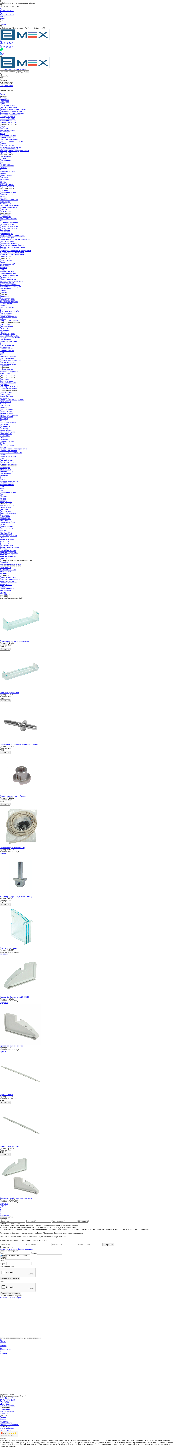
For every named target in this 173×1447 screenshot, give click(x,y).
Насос (2, 494)
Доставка (3, 1417)
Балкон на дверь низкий (9, 693)
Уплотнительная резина (9, 547)
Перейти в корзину (25, 1249)
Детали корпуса (6, 234)
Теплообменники (7, 485)
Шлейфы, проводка (8, 456)
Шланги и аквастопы (8, 341)
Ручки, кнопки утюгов (9, 149)
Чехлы (2, 126)
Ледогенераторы (6, 521)
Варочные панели (7, 581)
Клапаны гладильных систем (11, 141)
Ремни (2, 479)
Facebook (3, 1298)
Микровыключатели (8, 279)
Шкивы (3, 454)
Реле (2, 353)
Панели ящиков (6, 526)
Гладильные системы (8, 122)
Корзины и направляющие (10, 360)
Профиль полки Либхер (9, 1146)
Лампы (3, 173)
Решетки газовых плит (9, 207)
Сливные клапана (7, 349)
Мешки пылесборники (9, 302)
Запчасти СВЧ (5, 256)
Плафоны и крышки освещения (12, 111)
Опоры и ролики (7, 483)
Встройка (4, 509)
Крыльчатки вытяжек (8, 107)
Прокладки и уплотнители (10, 147)
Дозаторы (4, 328)
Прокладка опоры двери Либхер (13, 796)
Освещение (4, 102)
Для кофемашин (6, 381)
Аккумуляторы (6, 313)
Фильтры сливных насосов (11, 453)
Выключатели (5, 511)
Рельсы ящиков (6, 534)
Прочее (3, 103)
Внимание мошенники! (9, 1425)
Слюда (2, 270)
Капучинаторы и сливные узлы (12, 236)
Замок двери (5, 330)
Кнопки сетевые (6, 413)
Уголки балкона (6, 545)
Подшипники (5, 426)
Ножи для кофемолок (8, 243)
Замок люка (4, 398)
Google (18, 1298)
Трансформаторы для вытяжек (12, 113)
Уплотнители (5, 156)
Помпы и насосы (7, 145)
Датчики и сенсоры (8, 356)
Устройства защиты (8, 570)
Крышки (3, 332)
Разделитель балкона (8, 948)
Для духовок (5, 379)
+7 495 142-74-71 (8, 1398)
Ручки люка (5, 436)
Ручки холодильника (8, 536)
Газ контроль (5, 198)
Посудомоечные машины (10, 320)
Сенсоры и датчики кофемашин (13, 245)
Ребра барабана (6, 434)
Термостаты (5, 541)
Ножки (3, 421)
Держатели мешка (7, 298)
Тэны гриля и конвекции (10, 285)
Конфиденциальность (8, 1428)
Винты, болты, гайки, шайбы (12, 400)
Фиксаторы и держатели (10, 115)
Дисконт (3, 558)
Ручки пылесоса (6, 304)
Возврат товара (6, 1423)
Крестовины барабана (9, 415)
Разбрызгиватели (7, 345)
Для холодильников (8, 383)
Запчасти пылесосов (8, 577)
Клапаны (3, 220)
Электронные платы (8, 120)
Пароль (34, 1253)
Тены (2, 488)
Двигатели (4, 100)
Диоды (3, 262)
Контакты (4, 1413)
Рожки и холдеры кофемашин (12, 254)
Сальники (4, 439)
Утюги (2, 134)
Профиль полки (6, 1095)
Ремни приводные (7, 432)
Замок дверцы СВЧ (7, 264)
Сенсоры (3, 168)
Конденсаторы (6, 260)
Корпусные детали (7, 105)
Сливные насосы (7, 351)
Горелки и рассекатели (9, 200)
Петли (2, 162)
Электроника (5, 160)
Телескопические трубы (9, 311)
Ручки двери (5, 179)
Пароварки (4, 366)
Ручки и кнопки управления (11, 281)
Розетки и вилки (6, 370)
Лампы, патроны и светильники (13, 109)
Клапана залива (6, 409)
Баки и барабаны (7, 396)
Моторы (3, 496)
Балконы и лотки (7, 505)
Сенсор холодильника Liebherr (12, 848)
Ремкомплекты (6, 532)
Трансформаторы (7, 283)
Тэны (2, 170)
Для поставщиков (7, 1411)
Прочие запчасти (7, 137)
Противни (4, 177)
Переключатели (6, 194)
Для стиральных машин (9, 387)
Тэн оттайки (5, 543)
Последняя (4, 1215)
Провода (3, 143)
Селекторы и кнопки (8, 451)
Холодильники (6, 502)
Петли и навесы (6, 528)
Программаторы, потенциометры (13, 449)
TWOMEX (6, 1402)
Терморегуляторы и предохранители (14, 151)
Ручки (2, 181)
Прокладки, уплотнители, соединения (15, 251)
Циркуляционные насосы (10, 337)
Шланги (3, 305)
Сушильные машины (8, 464)
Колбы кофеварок (7, 237)
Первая (3, 1206)
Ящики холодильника (9, 553)
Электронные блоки (8, 136)
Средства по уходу (7, 375)
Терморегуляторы (7, 185)
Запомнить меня (8, 1256)
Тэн (1, 354)
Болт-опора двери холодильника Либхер (16, 897)
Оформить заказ (6, 86)
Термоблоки (5, 230)
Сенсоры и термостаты (9, 481)
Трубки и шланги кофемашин (12, 253)
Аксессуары (5, 132)
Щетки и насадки (7, 307)
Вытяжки (4, 94)
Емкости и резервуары (9, 139)
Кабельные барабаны (8, 317)
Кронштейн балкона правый (11, 1046)
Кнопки (3, 498)
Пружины (4, 428)
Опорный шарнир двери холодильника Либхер (19, 744)
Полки (2, 524)
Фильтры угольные (7, 119)
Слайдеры (4, 128)
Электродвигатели (7, 171)
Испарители (5, 517)
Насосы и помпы (7, 241)
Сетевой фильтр (6, 460)
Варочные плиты (7, 187)
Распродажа (5, 573)
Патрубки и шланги (8, 422)
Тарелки (3, 268)
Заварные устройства (8, 219)
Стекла (3, 158)
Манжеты (4, 419)
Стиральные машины (8, 388)
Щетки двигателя (7, 445)
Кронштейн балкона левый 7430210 (14, 997)
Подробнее (4, 562)
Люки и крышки (6, 417)
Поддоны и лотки (7, 224)
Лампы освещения (7, 277)
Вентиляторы (5, 402)
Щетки (3, 490)
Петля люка (4, 424)
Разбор (2, 458)
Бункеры (3, 404)
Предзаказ (4, 853)
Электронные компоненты (10, 564)
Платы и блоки (6, 430)
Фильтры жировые (7, 117)
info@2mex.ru (7, 1404)
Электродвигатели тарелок (11, 287)
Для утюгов (4, 385)
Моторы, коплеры (7, 271)
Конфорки (4, 190)
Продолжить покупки (9, 1249)
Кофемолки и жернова (9, 222)
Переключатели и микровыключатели (15, 239)
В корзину (5, 649)
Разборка (3, 209)
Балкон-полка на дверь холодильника (15, 641)
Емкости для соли (7, 358)
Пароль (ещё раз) (7, 1266)
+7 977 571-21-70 (8, 1400)
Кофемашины (5, 211)
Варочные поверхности (9, 205)
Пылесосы (4, 292)
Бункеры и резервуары (9, 371)
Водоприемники (6, 326)
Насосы (3, 319)
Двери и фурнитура (8, 513)
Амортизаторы (6, 392)
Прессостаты (5, 347)
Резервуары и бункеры (9, 226)
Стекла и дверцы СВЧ (9, 275)
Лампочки (4, 475)
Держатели (4, 515)
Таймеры (3, 183)
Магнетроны (5, 266)
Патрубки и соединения (9, 336)
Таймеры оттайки (7, 539)
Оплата (3, 1419)
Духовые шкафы (6, 153)
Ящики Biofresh (6, 554)
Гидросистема (5, 217)
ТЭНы (2, 443)
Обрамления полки (7, 522)
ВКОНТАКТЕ (6, 1430)
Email (2, 1253)
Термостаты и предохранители (12, 247)
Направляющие (6, 175)
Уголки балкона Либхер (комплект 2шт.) (16, 1198)
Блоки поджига (6, 204)
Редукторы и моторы (8, 228)
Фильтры (3, 98)
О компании (5, 1410)
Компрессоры (5, 519)
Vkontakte (11, 1298)
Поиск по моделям (7, 1406)
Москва (3, 24)
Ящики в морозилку (8, 556)
